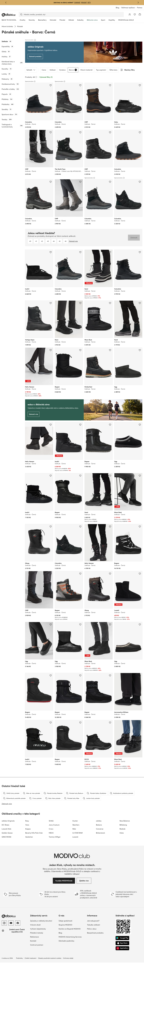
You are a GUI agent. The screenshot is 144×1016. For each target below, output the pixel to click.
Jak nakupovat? (100, 921)
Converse (99, 829)
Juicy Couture (54, 825)
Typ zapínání (101, 70)
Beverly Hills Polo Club (34, 833)
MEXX (51, 833)
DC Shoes (5, 825)
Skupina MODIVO (72, 925)
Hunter (75, 821)
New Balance (125, 821)
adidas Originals (8, 821)
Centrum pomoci (43, 945)
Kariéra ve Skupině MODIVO (72, 929)
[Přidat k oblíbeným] (50, 85)
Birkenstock (100, 833)
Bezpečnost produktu (100, 933)
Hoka (122, 833)
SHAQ (51, 821)
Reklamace (43, 937)
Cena (44, 70)
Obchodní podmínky (72, 941)
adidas (98, 821)
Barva (72, 70)
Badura (99, 825)
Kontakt (42, 941)
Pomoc (139, 8)
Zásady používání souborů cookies (49, 958)
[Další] (138, 2)
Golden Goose (7, 833)
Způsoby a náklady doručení (43, 921)
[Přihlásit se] (129, 14)
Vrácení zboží (43, 925)
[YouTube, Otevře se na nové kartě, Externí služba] (10, 923)
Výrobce (62, 70)
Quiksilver (29, 837)
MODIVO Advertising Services (72, 937)
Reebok (122, 829)
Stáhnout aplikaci (129, 8)
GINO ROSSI (6, 837)
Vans (27, 825)
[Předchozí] (5, 2)
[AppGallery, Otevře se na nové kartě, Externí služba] (122, 948)
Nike (74, 829)
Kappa (28, 829)
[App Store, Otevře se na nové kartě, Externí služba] (122, 943)
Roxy (27, 821)
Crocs (51, 829)
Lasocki (75, 837)
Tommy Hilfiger (55, 837)
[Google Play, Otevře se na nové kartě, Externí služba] (122, 938)
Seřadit (29, 70)
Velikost (53, 70)
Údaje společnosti (72, 921)
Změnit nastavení (30, 958)
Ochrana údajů (68, 958)
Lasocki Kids (6, 829)
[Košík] (139, 14)
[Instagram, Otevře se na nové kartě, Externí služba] (4, 923)
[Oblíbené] (134, 14)
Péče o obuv (100, 929)
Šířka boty (113, 70)
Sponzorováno (29, 81)
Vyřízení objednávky (43, 929)
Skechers (75, 825)
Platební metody (43, 933)
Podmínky (19, 958)
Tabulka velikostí (100, 925)
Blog (118, 8)
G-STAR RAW (77, 833)
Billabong (123, 825)
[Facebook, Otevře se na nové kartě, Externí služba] (17, 923)
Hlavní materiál (86, 70)
